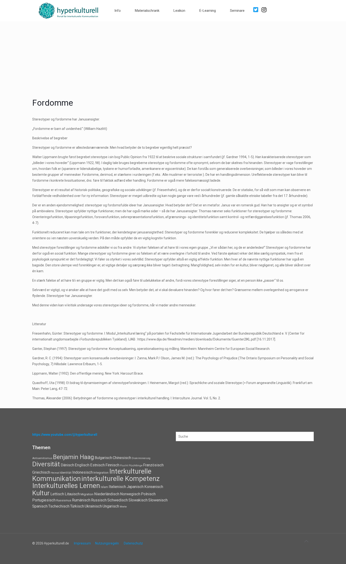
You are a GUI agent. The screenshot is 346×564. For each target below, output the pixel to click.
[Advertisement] (173, 56)
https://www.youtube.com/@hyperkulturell (64, 434)
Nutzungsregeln (107, 543)
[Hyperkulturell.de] (68, 10)
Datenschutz (133, 543)
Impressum (82, 543)
